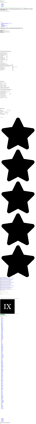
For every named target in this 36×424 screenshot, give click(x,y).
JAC (1, 352)
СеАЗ (1, 407)
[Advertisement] (17, 17)
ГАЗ (1, 403)
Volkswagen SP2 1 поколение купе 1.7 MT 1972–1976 (5, 288)
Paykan (2, 374)
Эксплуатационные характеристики (4, 25)
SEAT (1, 384)
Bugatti (2, 325)
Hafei (1, 344)
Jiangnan (2, 354)
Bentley (2, 323)
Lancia (2, 356)
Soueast (2, 387)
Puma (1, 378)
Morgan (2, 370)
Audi (1, 321)
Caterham (2, 328)
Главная (2, 3)
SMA (1, 386)
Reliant (2, 379)
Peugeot (2, 375)
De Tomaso (2, 336)
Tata (1, 390)
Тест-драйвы (2, 4)
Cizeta (1, 332)
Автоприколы (2, 401)
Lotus (1, 359)
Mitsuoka (2, 369)
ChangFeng (2, 329)
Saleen (2, 382)
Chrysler (2, 331)
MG (1, 367)
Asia (1, 320)
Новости (2, 5)
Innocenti (2, 349)
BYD (1, 326)
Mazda (2, 364)
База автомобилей (2, 1)
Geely (1, 342)
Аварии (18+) (2, 400)
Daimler (2, 335)
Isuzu (1, 351)
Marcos (2, 361)
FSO (1, 341)
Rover (1, 381)
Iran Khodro (2, 350)
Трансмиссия (2, 24)
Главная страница (2, 7)
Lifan (1, 358)
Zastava (2, 399)
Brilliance (2, 324)
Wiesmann (2, 397)
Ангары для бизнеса (8, 422)
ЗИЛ (1, 404)
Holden (2, 346)
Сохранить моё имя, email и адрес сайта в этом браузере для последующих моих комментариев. (10, 298)
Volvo (1, 395)
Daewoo (2, 334)
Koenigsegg (2, 355)
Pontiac (2, 376)
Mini (1, 368)
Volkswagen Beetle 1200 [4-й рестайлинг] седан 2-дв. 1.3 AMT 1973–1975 (7, 285)
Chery (1, 330)
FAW (1, 339)
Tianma (2, 391)
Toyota (2, 392)
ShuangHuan (2, 385)
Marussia (2, 362)
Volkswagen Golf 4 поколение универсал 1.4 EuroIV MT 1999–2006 (6, 279)
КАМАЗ (2, 405)
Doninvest (2, 338)
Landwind (2, 357)
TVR (1, 393)
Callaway (2, 327)
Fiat (1, 340)
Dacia (1, 333)
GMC (1, 343)
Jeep (1, 353)
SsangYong (2, 388)
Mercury (2, 366)
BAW (1, 322)
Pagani (2, 373)
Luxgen (2, 360)
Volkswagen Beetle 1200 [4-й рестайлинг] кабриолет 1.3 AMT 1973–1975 (7, 282)
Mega (1, 365)
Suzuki (2, 389)
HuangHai (2, 347)
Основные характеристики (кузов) (4, 23)
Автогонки (2, 6)
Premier (2, 377)
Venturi (2, 394)
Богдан (2, 402)
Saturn (2, 383)
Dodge (2, 337)
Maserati (2, 363)
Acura (1, 317)
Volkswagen (5, 7)
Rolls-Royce (2, 380)
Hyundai (2, 348)
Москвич (2, 406)
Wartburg (2, 396)
